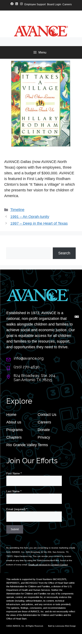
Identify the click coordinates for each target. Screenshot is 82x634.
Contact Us (47, 414)
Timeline (17, 210)
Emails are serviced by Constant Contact (48, 564)
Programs (14, 430)
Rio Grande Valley (21, 445)
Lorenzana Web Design (65, 626)
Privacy (44, 437)
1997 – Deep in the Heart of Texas (39, 223)
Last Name (13, 491)
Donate (44, 430)
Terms (43, 445)
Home (11, 414)
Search (12, 244)
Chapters (14, 437)
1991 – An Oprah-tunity (29, 217)
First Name (14, 473)
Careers (44, 422)
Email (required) (16, 509)
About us (13, 422)
